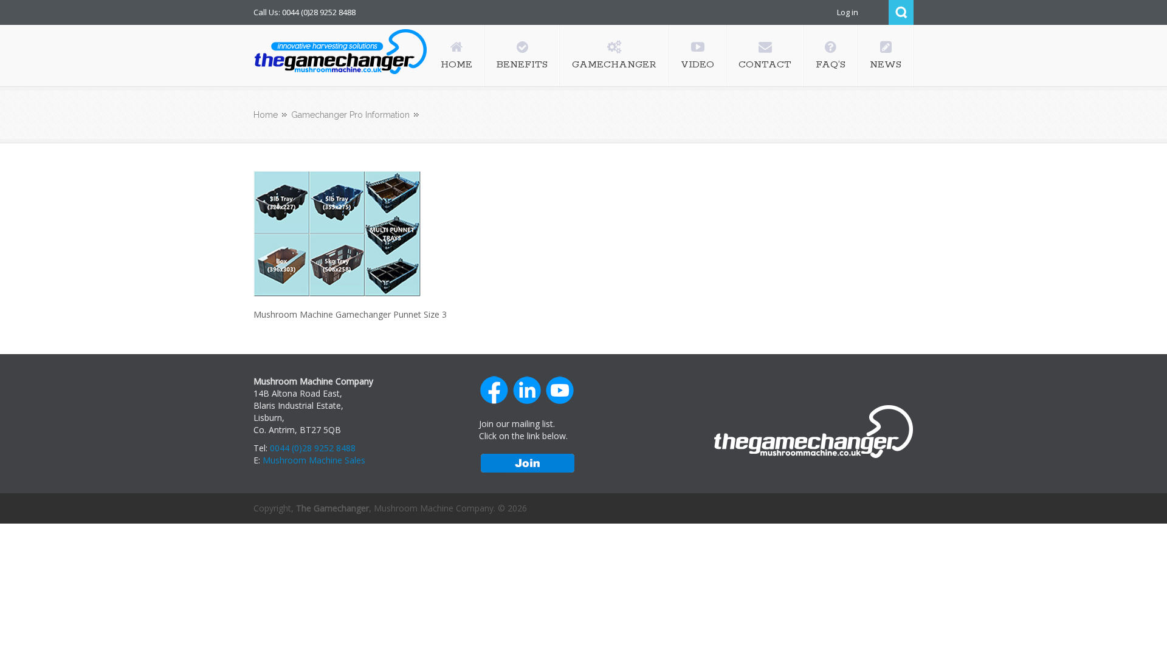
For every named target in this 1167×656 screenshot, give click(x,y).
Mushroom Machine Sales (314, 460)
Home (265, 115)
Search (901, 12)
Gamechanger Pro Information (350, 115)
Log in (847, 12)
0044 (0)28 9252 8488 (313, 448)
